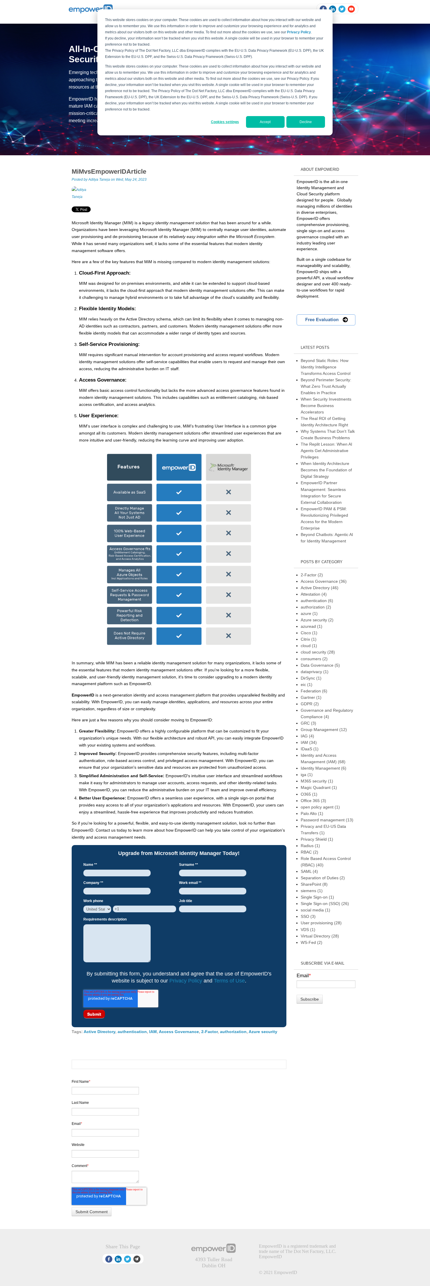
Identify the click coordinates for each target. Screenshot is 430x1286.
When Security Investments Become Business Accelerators (326, 405)
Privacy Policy (185, 981)
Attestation (314, 594)
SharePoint (314, 884)
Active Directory (99, 1031)
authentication (132, 1031)
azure (309, 613)
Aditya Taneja (99, 179)
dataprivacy (314, 671)
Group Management (324, 729)
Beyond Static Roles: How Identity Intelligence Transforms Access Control (325, 367)
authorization (233, 1031)
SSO (308, 916)
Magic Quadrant (319, 787)
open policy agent (320, 807)
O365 (309, 794)
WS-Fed (311, 942)
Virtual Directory (320, 936)
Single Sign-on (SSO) (325, 903)
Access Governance (179, 1031)
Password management (327, 820)
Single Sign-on (317, 897)
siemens (312, 890)
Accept (265, 122)
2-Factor (209, 1031)
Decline (306, 122)
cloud (309, 645)
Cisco (309, 632)
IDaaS (310, 749)
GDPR (310, 703)
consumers (314, 658)
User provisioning (321, 922)
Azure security (263, 1031)
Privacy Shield (317, 839)
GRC (308, 723)
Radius (310, 845)
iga (307, 774)
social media (315, 910)
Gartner (311, 697)
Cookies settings (225, 122)
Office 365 (313, 800)
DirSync (311, 678)
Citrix (309, 639)
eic (306, 684)
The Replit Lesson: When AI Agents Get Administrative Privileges (326, 450)
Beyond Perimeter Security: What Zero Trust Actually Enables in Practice (326, 386)
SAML (309, 871)
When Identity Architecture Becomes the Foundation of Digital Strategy (326, 470)
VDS (308, 929)
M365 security (317, 781)
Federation (314, 691)
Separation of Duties (323, 877)
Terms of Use (229, 981)
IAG (307, 736)
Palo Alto (312, 813)
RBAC (309, 852)
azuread (311, 626)
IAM (153, 1031)
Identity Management (323, 768)
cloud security (318, 652)
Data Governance (320, 665)
